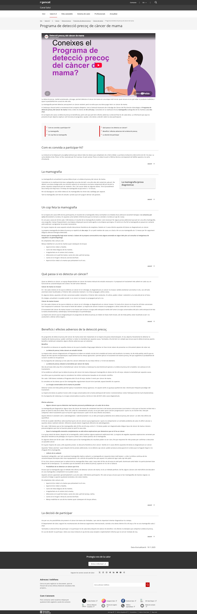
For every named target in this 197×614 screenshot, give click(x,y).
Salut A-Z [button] (53, 14)
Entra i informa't (100, 564)
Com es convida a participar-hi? (59, 128)
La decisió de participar (111, 135)
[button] (144, 2)
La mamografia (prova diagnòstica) (133, 183)
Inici (43, 14)
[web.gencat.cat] (45, 612)
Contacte (133, 2)
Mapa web (154, 612)
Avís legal (110, 612)
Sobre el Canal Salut (144, 612)
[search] (119, 584)
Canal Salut (45, 7)
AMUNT (150, 164)
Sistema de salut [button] (83, 14)
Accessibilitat (133, 612)
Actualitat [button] (113, 14)
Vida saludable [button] (67, 14)
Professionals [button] (100, 14)
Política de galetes (121, 612)
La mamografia (53, 131)
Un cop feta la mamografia (57, 135)
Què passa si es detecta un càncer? (115, 128)
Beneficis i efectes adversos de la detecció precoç (120, 131)
